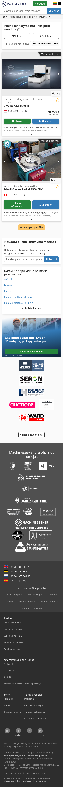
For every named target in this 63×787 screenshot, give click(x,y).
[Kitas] (58, 74)
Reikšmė (46, 36)
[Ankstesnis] (4, 74)
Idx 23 (7, 291)
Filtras (18, 36)
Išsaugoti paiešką (32, 227)
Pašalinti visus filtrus (18, 43)
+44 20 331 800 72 (19, 567)
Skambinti (47, 121)
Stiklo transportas (14, 594)
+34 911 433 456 (18, 581)
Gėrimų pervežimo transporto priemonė (38, 601)
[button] (59, 3)
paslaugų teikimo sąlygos (34, 781)
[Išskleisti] (31, 134)
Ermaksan (9, 601)
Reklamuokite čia (33, 434)
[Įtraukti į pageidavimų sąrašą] (57, 100)
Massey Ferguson (36, 594)
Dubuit (53, 594)
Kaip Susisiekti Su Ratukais (18, 303)
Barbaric (25, 608)
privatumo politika (12, 781)
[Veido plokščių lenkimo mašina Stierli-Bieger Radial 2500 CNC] (31, 161)
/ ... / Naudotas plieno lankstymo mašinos (26, 16)
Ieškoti (55, 11)
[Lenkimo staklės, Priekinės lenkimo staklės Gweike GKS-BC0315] (31, 74)
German (8, 285)
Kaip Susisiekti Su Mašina (18, 297)
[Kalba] (55, 3)
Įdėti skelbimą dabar (31, 351)
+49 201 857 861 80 (19, 576)
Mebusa (38, 608)
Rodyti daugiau (32, 308)
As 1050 (8, 279)
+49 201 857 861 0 (19, 571)
